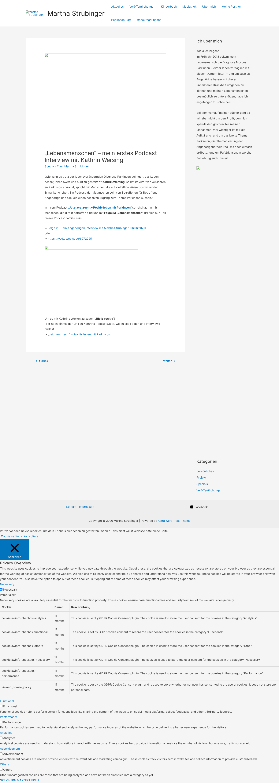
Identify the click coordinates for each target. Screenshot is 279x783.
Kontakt (71, 506)
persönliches (205, 471)
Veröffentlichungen (142, 6)
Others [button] (4, 764)
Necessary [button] (7, 584)
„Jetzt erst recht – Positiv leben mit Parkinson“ (100, 207)
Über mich (209, 6)
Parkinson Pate (121, 20)
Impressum (86, 506)
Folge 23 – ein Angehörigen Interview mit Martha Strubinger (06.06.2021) (97, 228)
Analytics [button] (6, 732)
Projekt (201, 477)
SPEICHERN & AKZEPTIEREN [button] (19, 780)
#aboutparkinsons (149, 20)
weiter (169, 361)
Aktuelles (117, 6)
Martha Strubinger (76, 13)
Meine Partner (231, 6)
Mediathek (189, 6)
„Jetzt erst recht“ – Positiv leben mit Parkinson (79, 334)
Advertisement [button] (10, 748)
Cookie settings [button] (11, 536)
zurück (41, 361)
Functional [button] (7, 701)
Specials (50, 166)
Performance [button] (9, 717)
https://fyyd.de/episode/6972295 (70, 238)
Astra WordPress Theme (174, 521)
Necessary (10, 589)
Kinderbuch (169, 6)
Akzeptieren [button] (32, 536)
